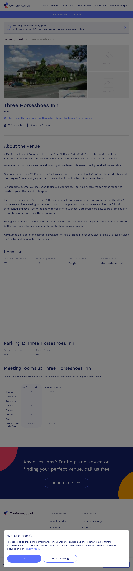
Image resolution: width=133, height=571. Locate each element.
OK (24, 558)
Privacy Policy (32, 548)
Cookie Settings (60, 558)
